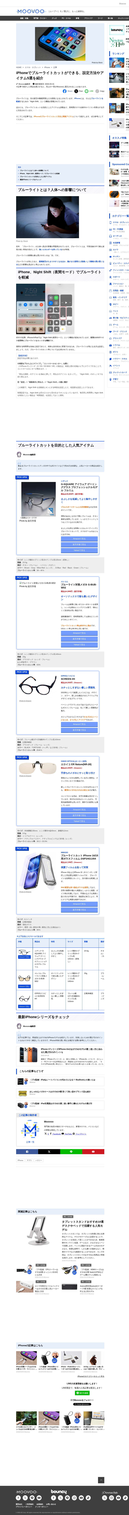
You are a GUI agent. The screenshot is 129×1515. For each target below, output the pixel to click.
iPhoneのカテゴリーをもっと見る (91, 1376)
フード (100, 18)
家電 (77, 18)
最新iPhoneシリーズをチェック (30, 179)
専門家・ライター (40, 18)
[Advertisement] (60, 144)
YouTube (68, 1134)
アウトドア (88, 18)
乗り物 (110, 18)
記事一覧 (30, 1142)
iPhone (47, 67)
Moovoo (122, 4)
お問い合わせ (51, 1504)
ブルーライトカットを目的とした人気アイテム (36, 176)
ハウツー (38, 1160)
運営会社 (19, 1504)
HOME (18, 67)
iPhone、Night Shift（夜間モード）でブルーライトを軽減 (39, 173)
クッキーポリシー (41, 1507)
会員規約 (40, 1504)
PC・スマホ (66, 18)
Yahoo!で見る (79, 550)
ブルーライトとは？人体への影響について (34, 170)
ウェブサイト (80, 1134)
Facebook (56, 1134)
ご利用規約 (29, 1504)
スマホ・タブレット (33, 67)
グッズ (54, 18)
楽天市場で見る (79, 544)
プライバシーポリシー (24, 1507)
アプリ (29, 1160)
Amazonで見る (79, 539)
